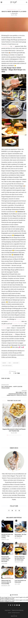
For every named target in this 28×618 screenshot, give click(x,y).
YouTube (3, 327)
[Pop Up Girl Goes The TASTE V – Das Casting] (7, 526)
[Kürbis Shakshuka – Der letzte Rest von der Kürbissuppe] (21, 549)
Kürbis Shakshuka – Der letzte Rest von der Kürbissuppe (20, 558)
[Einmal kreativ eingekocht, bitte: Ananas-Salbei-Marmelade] (7, 549)
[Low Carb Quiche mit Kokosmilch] (21, 572)
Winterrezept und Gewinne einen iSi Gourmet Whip (6, 582)
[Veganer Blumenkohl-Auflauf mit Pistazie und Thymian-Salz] (14, 415)
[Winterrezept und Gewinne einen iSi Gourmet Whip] (7, 572)
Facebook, (15, 323)
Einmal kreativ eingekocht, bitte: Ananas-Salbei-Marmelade (6, 559)
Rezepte (19, 9)
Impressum (8, 610)
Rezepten (4, 319)
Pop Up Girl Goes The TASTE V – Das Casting (7, 536)
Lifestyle (23, 319)
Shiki (13, 46)
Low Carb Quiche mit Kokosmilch (20, 581)
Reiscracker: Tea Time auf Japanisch (20, 535)
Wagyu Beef (16, 362)
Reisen (18, 319)
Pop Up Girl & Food (6, 325)
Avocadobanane (5, 46)
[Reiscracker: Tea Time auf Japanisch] (21, 526)
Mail (14, 334)
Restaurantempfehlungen (11, 9)
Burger (4, 362)
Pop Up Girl (14, 13)
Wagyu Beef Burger (7, 365)
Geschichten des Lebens (14, 321)
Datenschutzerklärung (17, 610)
